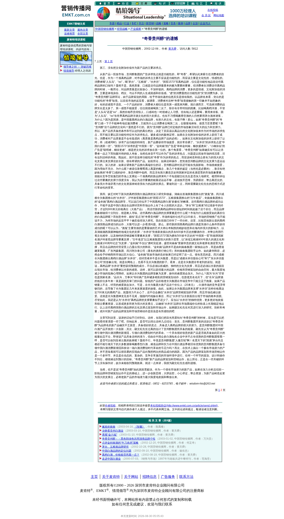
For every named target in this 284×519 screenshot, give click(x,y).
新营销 (150, 23)
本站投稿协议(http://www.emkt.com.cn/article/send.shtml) (184, 405)
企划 (195, 23)
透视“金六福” (109, 434)
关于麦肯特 (111, 477)
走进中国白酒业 (111, 458)
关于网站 (131, 477)
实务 (173, 23)
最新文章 (69, 29)
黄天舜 (172, 48)
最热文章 (82, 29)
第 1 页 (109, 61)
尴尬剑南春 (108, 426)
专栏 (134, 23)
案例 (180, 23)
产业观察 (135, 28)
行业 (126, 23)
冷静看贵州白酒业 (112, 430)
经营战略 (122, 28)
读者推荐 (69, 33)
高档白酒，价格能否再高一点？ (120, 454)
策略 (166, 23)
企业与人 (205, 23)
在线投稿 (212, 10)
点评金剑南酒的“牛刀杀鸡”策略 (120, 442)
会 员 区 (206, 15)
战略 (158, 23)
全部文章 (82, 33)
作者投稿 (110, 405)
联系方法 (186, 477)
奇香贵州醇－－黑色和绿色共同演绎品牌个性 (128, 438)
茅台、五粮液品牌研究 (115, 446)
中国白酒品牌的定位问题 (116, 450)
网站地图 (218, 15)
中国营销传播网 (104, 28)
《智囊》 (139, 426)
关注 (141, 23)
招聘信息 (149, 477)
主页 (94, 477)
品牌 (188, 23)
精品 (119, 23)
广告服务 (168, 477)
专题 (112, 23)
